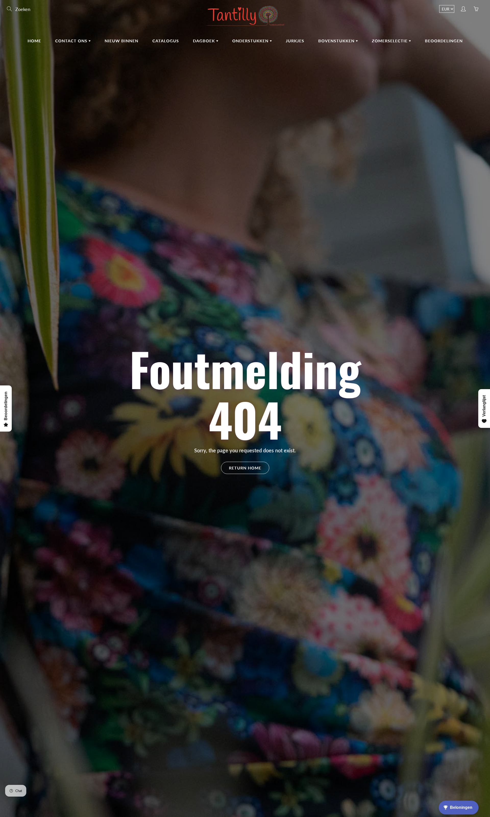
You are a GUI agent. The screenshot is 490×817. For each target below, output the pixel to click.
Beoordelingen (444, 40)
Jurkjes (295, 40)
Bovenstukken (337, 40)
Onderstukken (251, 40)
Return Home (245, 467)
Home (34, 40)
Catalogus (165, 40)
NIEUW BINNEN (121, 40)
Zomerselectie (390, 40)
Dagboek (204, 40)
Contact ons (72, 40)
